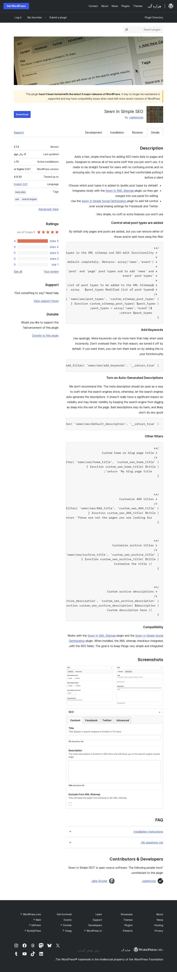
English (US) (21, 184)
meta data (20, 192)
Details (155, 132)
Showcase (127, 914)
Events (68, 919)
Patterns (128, 930)
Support (19, 132)
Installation (117, 132)
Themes (128, 919)
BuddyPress (32, 930)
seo (17, 199)
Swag (67, 930)
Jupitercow (136, 117)
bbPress (35, 925)
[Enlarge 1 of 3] (158, 670)
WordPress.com (30, 914)
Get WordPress (16, 6)
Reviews (137, 132)
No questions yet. (152, 842)
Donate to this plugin (45, 335)
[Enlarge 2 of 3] (108, 670)
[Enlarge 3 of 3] (158, 713)
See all (18, 271)
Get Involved (64, 914)
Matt (37, 919)
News (160, 919)
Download (22, 114)
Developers (95, 925)
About (159, 914)
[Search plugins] (126, 29)
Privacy (159, 930)
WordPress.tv (93, 930)
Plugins (128, 925)
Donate (66, 925)
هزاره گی (125, 950)
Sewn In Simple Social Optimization (104, 201)
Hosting (158, 925)
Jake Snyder (99, 881)
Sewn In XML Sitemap (120, 190)
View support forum (46, 301)
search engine (29, 199)
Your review (51, 271)
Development (93, 132)
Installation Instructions (148, 831)
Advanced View (49, 209)
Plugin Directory (154, 17)
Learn (99, 914)
